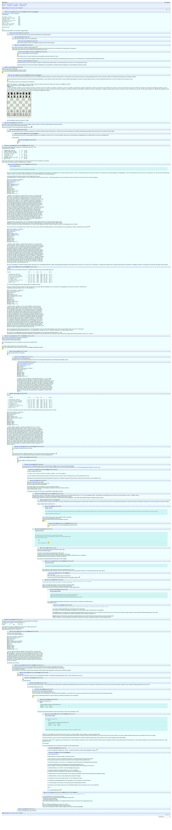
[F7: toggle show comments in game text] (23, 96)
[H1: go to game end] (29, 114)
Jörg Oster (33, 480)
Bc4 (130, 87)
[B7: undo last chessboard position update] (11, 96)
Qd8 (19, 87)
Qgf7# (48, 90)
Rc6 (36, 89)
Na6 (30, 89)
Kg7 (134, 89)
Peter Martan (22, 51)
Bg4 (34, 87)
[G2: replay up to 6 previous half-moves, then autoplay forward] (26, 111)
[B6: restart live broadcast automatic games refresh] (11, 99)
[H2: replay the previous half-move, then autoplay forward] (29, 111)
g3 (63, 87)
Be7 (44, 87)
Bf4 (87, 87)
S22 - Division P (11, 13)
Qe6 (131, 89)
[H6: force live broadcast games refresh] (29, 99)
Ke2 (30, 90)
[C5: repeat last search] (14, 102)
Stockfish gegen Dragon (12, 621)
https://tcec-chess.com (14, 180)
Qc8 (82, 89)
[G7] (26, 96)
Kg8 (104, 89)
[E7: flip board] (20, 96)
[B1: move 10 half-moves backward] (11, 114)
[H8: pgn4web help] (29, 93)
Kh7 (18, 89)
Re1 (58, 87)
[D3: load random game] (17, 108)
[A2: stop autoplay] (8, 111)
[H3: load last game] (29, 108)
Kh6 (75, 89)
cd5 (149, 87)
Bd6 (89, 87)
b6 (127, 87)
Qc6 (156, 87)
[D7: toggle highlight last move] (17, 96)
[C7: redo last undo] (14, 96)
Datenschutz (22, 5)
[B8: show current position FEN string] (11, 93)
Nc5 (166, 87)
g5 (112, 89)
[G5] (26, 102)
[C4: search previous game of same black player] (14, 105)
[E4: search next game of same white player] (20, 105)
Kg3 (168, 89)
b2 (31, 90)
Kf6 (44, 90)
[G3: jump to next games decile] (26, 108)
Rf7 (127, 89)
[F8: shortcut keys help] (23, 93)
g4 (107, 89)
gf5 (58, 89)
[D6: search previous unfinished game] (17, 99)
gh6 (122, 89)
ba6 (34, 89)
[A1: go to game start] (8, 114)
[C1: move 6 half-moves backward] (14, 114)
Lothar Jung (52, 752)
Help (16, 4)
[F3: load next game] (23, 108)
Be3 (93, 87)
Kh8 (99, 89)
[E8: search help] (20, 93)
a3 (69, 87)
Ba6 (153, 87)
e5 (95, 87)
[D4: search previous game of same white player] (17, 105)
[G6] (26, 99)
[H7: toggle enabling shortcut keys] (29, 96)
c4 (22, 87)
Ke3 (24, 90)
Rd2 (40, 89)
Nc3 (31, 87)
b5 (159, 87)
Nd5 (144, 87)
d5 (9, 87)
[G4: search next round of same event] (26, 105)
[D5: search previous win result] (17, 102)
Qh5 (164, 89)
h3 (46, 87)
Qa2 (16, 89)
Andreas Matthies (15, 33)
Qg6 (8, 90)
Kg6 (146, 89)
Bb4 (62, 89)
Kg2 (75, 87)
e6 (38, 87)
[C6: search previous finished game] (14, 99)
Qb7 (138, 87)
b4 (103, 87)
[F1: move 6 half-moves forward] (23, 114)
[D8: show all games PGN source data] (17, 93)
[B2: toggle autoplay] (11, 111)
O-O (42, 87)
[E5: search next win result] (20, 102)
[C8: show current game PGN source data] (14, 93)
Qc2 (141, 87)
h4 (45, 89)
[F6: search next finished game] (23, 99)
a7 (85, 89)
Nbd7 (71, 87)
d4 (17, 87)
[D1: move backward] (17, 114)
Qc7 (61, 87)
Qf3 (28, 89)
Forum (4, 4)
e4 (8, 87)
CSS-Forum (12, 8)
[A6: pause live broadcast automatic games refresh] (8, 99)
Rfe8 (78, 87)
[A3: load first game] (8, 108)
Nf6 (28, 87)
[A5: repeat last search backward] (8, 102)
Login (25, 4)
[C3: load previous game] (14, 108)
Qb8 (156, 89)
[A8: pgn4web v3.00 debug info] (8, 93)
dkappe (17, 37)
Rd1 (10, 89)
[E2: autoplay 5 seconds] (20, 111)
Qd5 (15, 87)
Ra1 (115, 87)
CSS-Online (10, 4)
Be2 (37, 87)
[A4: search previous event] (8, 105)
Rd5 (97, 89)
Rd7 (47, 89)
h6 (120, 89)
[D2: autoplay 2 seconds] (17, 111)
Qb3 (108, 87)
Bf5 (48, 87)
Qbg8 (41, 90)
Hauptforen (7, 8)
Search (21, 4)
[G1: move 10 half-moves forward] (26, 114)
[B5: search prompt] (11, 102)
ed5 (12, 87)
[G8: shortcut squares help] (26, 93)
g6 (116, 89)
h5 (102, 89)
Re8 (64, 89)
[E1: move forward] (20, 114)
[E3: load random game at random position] (20, 108)
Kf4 (12, 90)
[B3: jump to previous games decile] (11, 108)
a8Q (162, 89)
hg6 (84, 87)
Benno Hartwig (9, 11)
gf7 (125, 89)
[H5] (29, 102)
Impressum (15, 5)
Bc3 (51, 89)
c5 (98, 87)
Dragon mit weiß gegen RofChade (37, 467)
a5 (104, 87)
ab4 (110, 87)
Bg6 (54, 87)
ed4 (121, 87)
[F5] (23, 102)
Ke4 (18, 90)
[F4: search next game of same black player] (23, 105)
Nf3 (26, 87)
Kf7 (152, 89)
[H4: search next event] (29, 105)
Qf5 (73, 89)
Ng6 (82, 87)
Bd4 (125, 87)
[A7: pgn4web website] (8, 96)
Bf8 (100, 87)
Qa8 (87, 89)
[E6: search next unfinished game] (20, 99)
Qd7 (79, 89)
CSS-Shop (9, 5)
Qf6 (14, 90)
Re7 (133, 87)
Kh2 (91, 89)
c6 (23, 87)
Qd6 (150, 89)
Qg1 (26, 90)
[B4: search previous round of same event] (11, 105)
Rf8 (70, 89)
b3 (117, 89)
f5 (56, 89)
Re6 (12, 89)
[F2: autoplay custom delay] (23, 111)
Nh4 (52, 87)
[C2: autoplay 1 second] (14, 111)
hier (25, 666)
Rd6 (24, 89)
